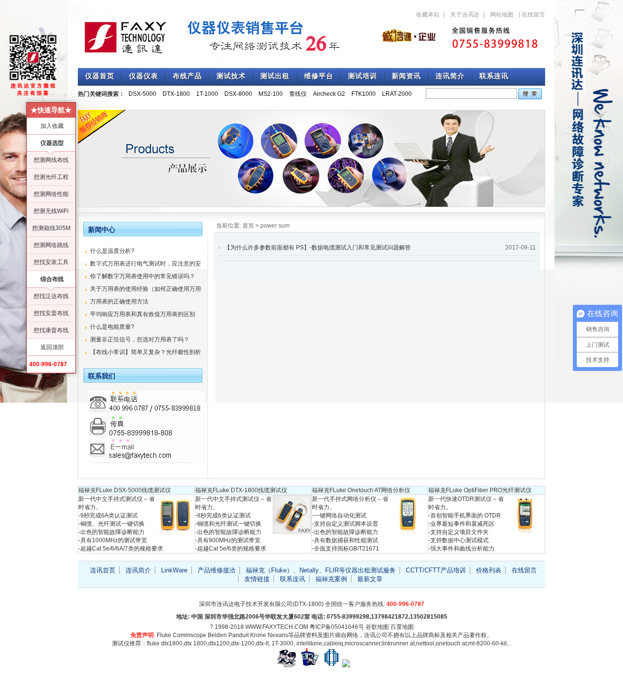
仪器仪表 (143, 76)
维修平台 (318, 76)
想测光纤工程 (51, 177)
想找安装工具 (51, 262)
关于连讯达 (464, 14)
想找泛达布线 (51, 296)
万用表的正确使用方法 (119, 301)
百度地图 (402, 626)
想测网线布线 (51, 160)
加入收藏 (52, 126)
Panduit (238, 635)
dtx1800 (172, 643)
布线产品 (187, 76)
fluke (153, 643)
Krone (258, 635)
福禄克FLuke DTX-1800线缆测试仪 (241, 490)
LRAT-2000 (397, 93)
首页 (248, 225)
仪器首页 (99, 76)
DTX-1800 (176, 93)
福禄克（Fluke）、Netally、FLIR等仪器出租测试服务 (321, 570)
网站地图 (501, 14)
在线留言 (533, 14)
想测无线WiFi (51, 211)
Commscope (189, 635)
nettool (425, 643)
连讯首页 (102, 570)
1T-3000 (282, 643)
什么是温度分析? (112, 251)
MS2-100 (270, 93)
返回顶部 (52, 347)
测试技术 (231, 76)
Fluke (164, 635)
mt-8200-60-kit (487, 643)
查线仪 (298, 93)
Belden (217, 635)
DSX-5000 (142, 93)
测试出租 (275, 76)
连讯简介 (450, 76)
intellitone (309, 643)
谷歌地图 (377, 626)
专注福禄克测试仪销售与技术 (219, 36)
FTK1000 (363, 93)
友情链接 (257, 579)
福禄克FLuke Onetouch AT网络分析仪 (361, 490)
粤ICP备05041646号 (337, 626)
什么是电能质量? (112, 326)
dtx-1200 (243, 643)
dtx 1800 (195, 643)
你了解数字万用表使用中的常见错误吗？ (142, 276)
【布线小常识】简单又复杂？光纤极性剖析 (145, 352)
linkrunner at (398, 643)
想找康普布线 (51, 330)
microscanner (362, 643)
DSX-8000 (238, 93)
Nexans (278, 635)
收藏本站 (428, 14)
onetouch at (451, 643)
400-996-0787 (48, 364)
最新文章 (370, 579)
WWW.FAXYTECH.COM (276, 626)
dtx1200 (219, 643)
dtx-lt (262, 643)
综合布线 (52, 279)
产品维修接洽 (217, 570)
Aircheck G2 (329, 93)
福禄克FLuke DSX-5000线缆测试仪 (124, 490)
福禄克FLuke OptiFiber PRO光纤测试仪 (479, 490)
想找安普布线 (51, 313)
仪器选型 (52, 143)
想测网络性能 (51, 194)
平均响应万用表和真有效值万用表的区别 (142, 314)
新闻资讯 (406, 76)
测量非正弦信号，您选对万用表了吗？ (139, 339)
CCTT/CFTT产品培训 (436, 570)
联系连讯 (494, 76)
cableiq (333, 643)
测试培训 (362, 76)
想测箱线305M (51, 228)
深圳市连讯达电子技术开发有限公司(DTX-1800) (261, 604)
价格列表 (488, 570)
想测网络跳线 (51, 245)
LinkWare (174, 570)
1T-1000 (207, 93)
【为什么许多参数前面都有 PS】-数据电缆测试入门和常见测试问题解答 (317, 247)
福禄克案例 (331, 579)
